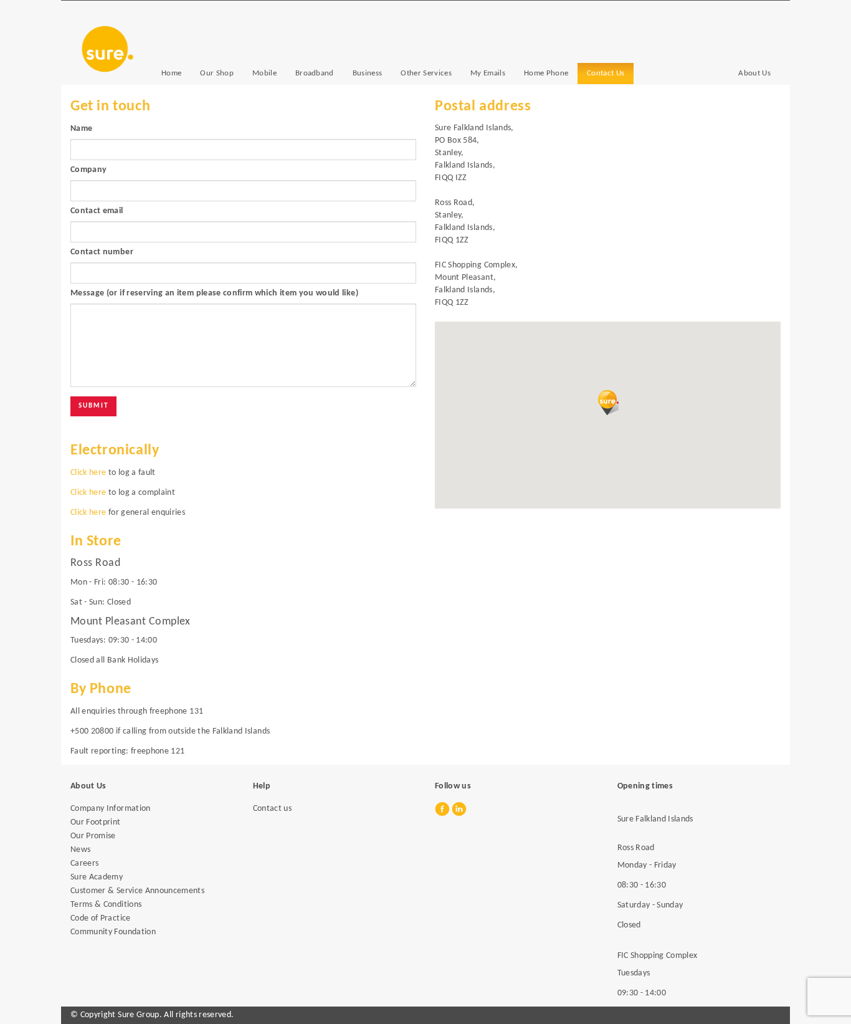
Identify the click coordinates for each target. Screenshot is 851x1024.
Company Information (110, 808)
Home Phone (546, 73)
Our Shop (217, 73)
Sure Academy (96, 877)
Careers (84, 863)
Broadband (314, 73)
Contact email (96, 211)
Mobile (264, 73)
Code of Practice (100, 918)
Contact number (101, 252)
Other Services (426, 73)
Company (88, 170)
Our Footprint (95, 822)
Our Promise (93, 836)
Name (81, 128)
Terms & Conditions (105, 904)
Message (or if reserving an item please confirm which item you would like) (214, 293)
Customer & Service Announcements (137, 891)
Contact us (272, 808)
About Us (754, 73)
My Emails (487, 73)
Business (368, 73)
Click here (88, 472)
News (80, 849)
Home (171, 73)
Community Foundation (113, 932)
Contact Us (605, 73)
